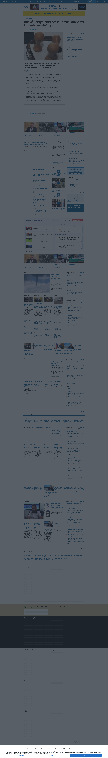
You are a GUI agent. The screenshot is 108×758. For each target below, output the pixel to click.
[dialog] (54, 751)
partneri (10, 748)
